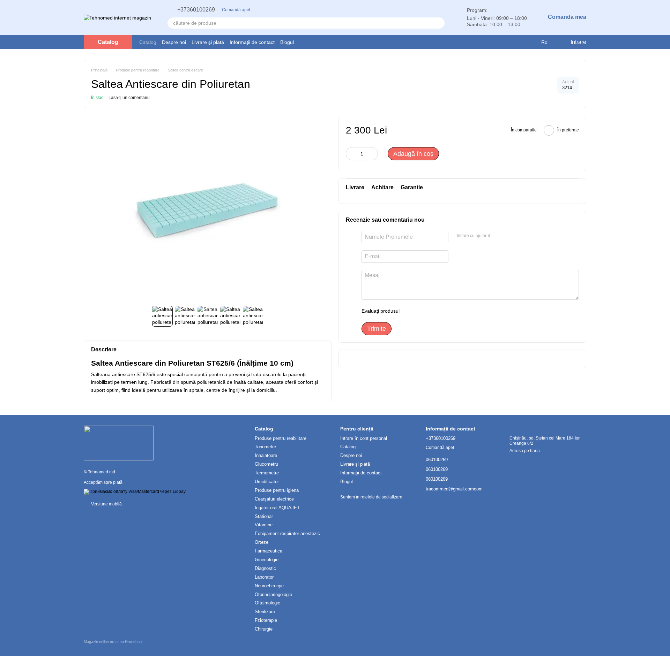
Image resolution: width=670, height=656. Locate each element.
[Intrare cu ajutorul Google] (497, 236)
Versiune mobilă (106, 504)
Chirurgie (264, 629)
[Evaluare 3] (433, 311)
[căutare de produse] (439, 23)
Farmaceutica (268, 551)
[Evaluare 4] (444, 311)
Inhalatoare (266, 455)
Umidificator (267, 481)
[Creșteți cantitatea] (373, 153)
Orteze (261, 542)
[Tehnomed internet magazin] (119, 443)
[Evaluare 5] (455, 311)
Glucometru (266, 464)
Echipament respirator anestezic (287, 533)
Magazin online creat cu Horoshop (113, 642)
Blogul (287, 42)
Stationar (264, 516)
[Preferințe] (516, 42)
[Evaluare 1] (411, 311)
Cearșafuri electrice (274, 499)
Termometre (267, 472)
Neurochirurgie (269, 585)
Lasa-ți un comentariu (129, 97)
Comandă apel (236, 9)
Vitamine (264, 524)
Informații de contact (252, 42)
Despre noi (174, 42)
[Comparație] (530, 42)
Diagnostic (265, 568)
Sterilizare (265, 611)
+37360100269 (196, 10)
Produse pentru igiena (277, 490)
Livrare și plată (208, 42)
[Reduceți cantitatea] (351, 153)
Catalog (147, 42)
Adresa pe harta (524, 450)
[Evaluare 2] (422, 311)
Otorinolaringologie (273, 594)
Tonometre (265, 446)
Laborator (264, 577)
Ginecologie (266, 559)
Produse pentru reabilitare (280, 438)
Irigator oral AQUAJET (277, 507)
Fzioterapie (266, 620)
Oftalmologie (267, 602)
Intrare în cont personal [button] (363, 438)
